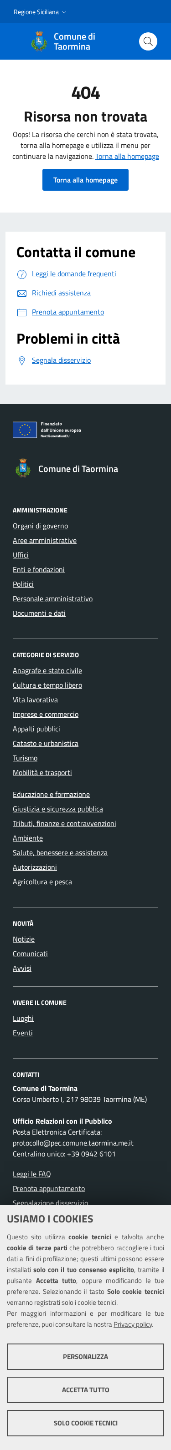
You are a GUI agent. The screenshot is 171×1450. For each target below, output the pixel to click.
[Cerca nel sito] (148, 41)
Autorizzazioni (35, 867)
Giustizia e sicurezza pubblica (58, 808)
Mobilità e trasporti (42, 772)
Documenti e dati (39, 613)
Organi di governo (40, 525)
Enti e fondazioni (39, 569)
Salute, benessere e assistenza (60, 852)
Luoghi (23, 1018)
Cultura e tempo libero (47, 684)
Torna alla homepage (127, 156)
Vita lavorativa (35, 699)
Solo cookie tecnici (86, 1423)
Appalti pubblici (36, 728)
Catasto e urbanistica (45, 743)
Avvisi (22, 968)
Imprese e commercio (45, 714)
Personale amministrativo (53, 598)
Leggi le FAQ (32, 1173)
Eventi (23, 1032)
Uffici (21, 554)
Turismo (25, 757)
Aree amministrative (45, 540)
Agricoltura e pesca (42, 881)
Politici (23, 583)
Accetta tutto (85, 1389)
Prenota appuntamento (49, 1188)
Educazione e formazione (51, 794)
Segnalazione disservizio (50, 1202)
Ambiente (28, 837)
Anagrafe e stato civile (47, 670)
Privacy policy (133, 1324)
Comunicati (30, 953)
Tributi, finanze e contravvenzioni (64, 823)
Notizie (24, 938)
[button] (41, 11)
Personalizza (85, 1356)
